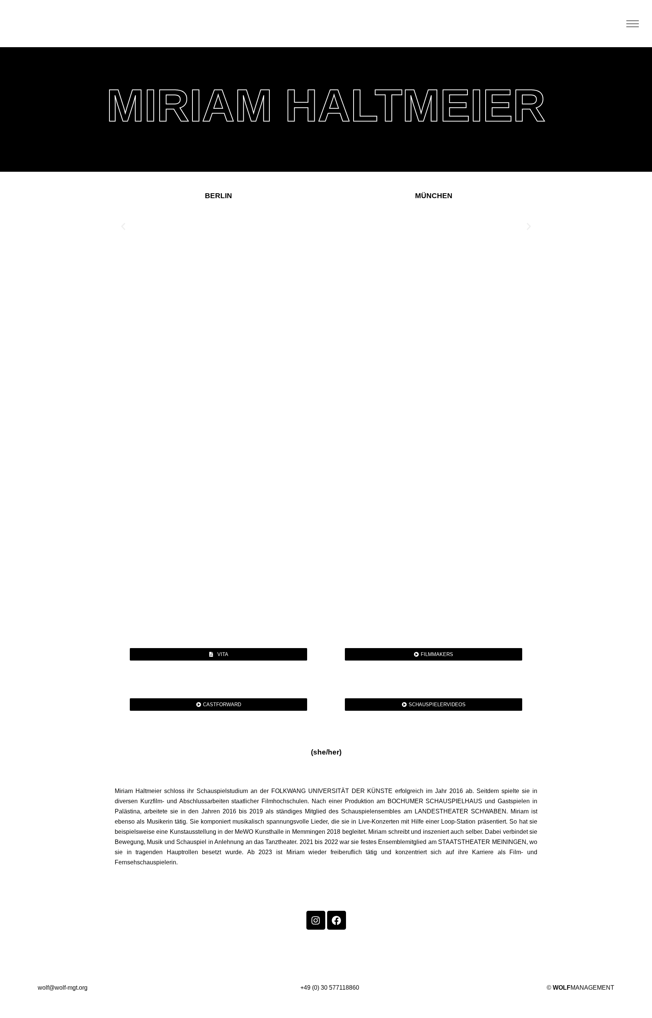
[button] (123, 226)
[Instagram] (315, 920)
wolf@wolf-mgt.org (63, 987)
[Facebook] (336, 920)
